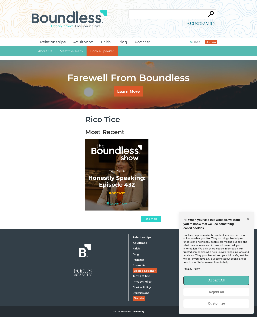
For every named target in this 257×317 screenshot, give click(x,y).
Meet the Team (71, 51)
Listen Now (118, 203)
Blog (122, 42)
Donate (139, 298)
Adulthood (83, 42)
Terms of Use (141, 276)
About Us (45, 51)
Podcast (142, 42)
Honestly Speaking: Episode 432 (117, 181)
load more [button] (151, 218)
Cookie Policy (142, 287)
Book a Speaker (102, 51)
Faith (106, 42)
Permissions (141, 293)
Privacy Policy (142, 281)
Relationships (53, 42)
